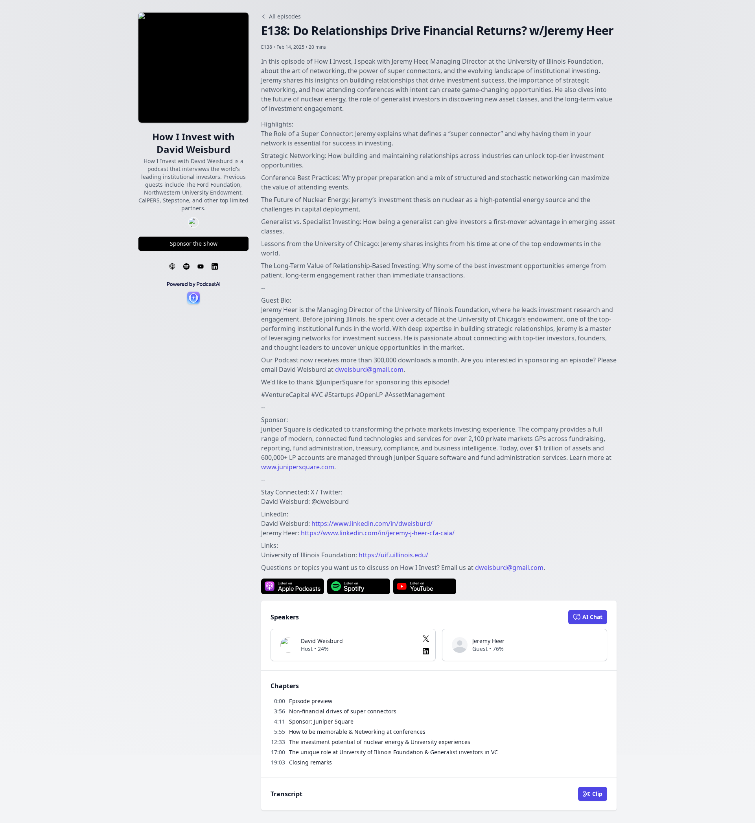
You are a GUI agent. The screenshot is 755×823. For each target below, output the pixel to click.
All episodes (285, 16)
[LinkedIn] (214, 266)
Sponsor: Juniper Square (321, 721)
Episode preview (310, 701)
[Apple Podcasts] (172, 266)
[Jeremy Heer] (460, 645)
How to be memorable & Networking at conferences (357, 731)
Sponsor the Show (193, 243)
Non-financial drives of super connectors (342, 711)
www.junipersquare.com (297, 467)
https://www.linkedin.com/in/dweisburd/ (372, 523)
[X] (426, 638)
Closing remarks (310, 762)
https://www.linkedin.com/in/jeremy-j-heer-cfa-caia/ (378, 533)
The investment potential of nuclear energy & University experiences (379, 742)
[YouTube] (200, 266)
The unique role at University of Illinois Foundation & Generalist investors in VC (393, 752)
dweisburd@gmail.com (369, 369)
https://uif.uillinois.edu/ (393, 555)
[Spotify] (186, 266)
